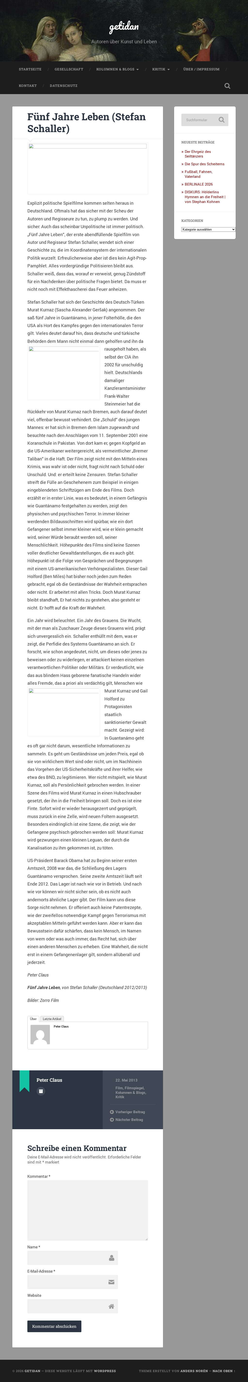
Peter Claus (61, 1026)
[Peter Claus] (40, 1042)
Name (33, 1247)
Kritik (158, 69)
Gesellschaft (69, 69)
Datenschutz (64, 85)
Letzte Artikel (52, 1019)
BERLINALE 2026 (199, 184)
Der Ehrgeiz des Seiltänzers (198, 154)
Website (34, 1295)
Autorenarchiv (41, 1091)
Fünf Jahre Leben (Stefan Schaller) (86, 122)
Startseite (30, 69)
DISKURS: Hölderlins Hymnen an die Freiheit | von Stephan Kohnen (205, 196)
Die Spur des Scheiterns (205, 163)
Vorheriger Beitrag (130, 1111)
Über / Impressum (201, 69)
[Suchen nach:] (204, 120)
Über (33, 1019)
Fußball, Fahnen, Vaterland (198, 174)
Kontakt (28, 85)
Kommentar (38, 1176)
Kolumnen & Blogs (115, 69)
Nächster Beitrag (129, 1119)
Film (119, 1087)
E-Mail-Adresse (41, 1271)
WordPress (105, 1371)
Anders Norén (194, 1371)
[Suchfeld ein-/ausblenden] (227, 86)
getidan (124, 25)
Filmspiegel (134, 1087)
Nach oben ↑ (224, 1371)
